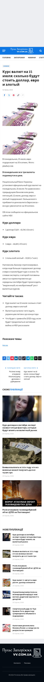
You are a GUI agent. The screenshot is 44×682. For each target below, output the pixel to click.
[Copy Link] (18, 95)
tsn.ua (5, 345)
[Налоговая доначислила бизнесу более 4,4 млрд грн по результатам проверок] (6, 628)
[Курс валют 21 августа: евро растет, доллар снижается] (6, 583)
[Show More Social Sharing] (23, 95)
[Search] (40, 50)
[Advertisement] (22, 23)
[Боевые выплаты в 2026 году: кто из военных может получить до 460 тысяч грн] (22, 451)
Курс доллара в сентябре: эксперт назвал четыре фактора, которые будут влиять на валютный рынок (19, 427)
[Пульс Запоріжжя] (22, 51)
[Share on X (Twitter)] (9, 95)
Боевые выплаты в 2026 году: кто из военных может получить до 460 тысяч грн (20, 470)
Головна (6, 58)
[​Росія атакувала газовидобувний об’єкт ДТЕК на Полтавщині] (22, 493)
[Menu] (3, 50)
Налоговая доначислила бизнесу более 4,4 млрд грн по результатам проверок (26, 627)
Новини (32, 58)
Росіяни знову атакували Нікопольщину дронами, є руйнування (14, 376)
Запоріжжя (19, 58)
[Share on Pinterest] (14, 95)
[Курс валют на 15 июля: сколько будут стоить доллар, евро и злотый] (22, 113)
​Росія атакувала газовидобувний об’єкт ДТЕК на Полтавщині (19, 510)
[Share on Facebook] (4, 95)
